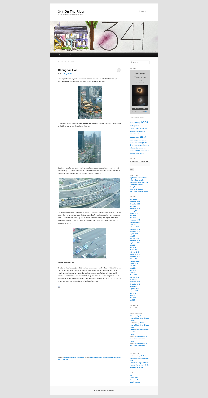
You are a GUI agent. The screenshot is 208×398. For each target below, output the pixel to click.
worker (142, 153)
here (146, 111)
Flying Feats (134, 187)
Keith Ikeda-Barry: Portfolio (139, 363)
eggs (143, 131)
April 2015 (133, 224)
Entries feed (134, 377)
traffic (119, 357)
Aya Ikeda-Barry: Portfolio (138, 356)
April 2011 (133, 300)
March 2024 (133, 199)
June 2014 (133, 236)
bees (144, 122)
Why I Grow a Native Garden (139, 191)
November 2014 (135, 231)
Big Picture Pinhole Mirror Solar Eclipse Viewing (139, 318)
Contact (78, 55)
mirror (136, 142)
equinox (132, 134)
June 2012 (133, 268)
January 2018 (134, 211)
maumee (132, 142)
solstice (136, 148)
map (145, 140)
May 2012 (133, 270)
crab (147, 126)
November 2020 (135, 204)
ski (148, 145)
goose (137, 137)
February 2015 (134, 227)
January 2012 (134, 279)
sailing (144, 145)
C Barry (132, 316)
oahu (100, 357)
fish (136, 134)
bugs (134, 126)
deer (146, 128)
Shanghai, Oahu (68, 70)
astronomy (136, 122)
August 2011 (134, 291)
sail (139, 145)
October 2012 (134, 259)
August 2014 (134, 234)
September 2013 (135, 243)
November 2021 (135, 202)
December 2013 (135, 240)
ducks (131, 131)
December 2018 (135, 208)
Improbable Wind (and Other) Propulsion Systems (139, 331)
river (131, 145)
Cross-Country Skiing (137, 128)
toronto (138, 151)
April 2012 (133, 273)
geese (132, 137)
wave (59, 359)
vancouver (133, 153)
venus (137, 153)
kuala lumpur (134, 140)
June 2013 (133, 245)
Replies (65, 359)
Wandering (80, 357)
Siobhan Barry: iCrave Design (139, 365)
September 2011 (135, 289)
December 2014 (135, 229)
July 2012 (133, 266)
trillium (147, 151)
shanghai (106, 357)
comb (144, 126)
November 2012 (135, 256)
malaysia (141, 140)
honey (143, 136)
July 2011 (133, 293)
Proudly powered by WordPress (104, 390)
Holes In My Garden (136, 189)
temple (114, 357)
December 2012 (135, 254)
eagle (134, 131)
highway (96, 357)
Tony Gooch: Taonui (136, 367)
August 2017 (134, 213)
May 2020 (133, 206)
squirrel (141, 148)
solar (131, 148)
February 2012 (134, 277)
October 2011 (134, 286)
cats (137, 126)
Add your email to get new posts (139, 161)
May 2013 (133, 247)
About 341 (69, 55)
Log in (132, 375)
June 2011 (133, 295)
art (130, 122)
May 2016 (133, 218)
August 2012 (134, 263)
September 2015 (135, 222)
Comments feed (135, 380)
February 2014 (134, 238)
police (140, 142)
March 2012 (133, 275)
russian (136, 145)
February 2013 (134, 252)
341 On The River (71, 11)
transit (143, 151)
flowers (140, 134)
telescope (132, 151)
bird (131, 126)
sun (145, 148)
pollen (144, 143)
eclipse (139, 131)
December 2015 (135, 220)
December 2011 (135, 282)
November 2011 (135, 284)
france (144, 134)
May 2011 (133, 298)
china (91, 357)
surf (110, 357)
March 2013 (133, 250)
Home (60, 55)
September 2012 (135, 261)
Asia (65, 357)
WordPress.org (135, 382)
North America (71, 357)
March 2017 (133, 215)
